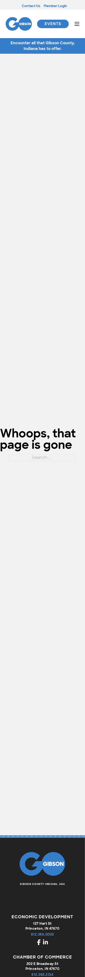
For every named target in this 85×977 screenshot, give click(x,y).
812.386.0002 (42, 934)
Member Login (55, 6)
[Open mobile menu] (77, 24)
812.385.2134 (42, 975)
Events (53, 23)
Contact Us (31, 6)
